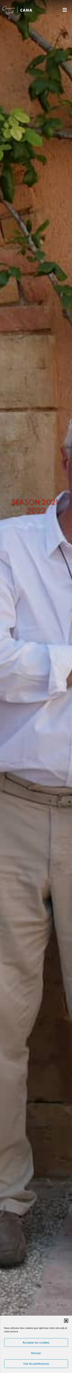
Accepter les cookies (36, 1342)
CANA (26, 10)
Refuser (36, 1353)
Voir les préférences (36, 1363)
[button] (66, 1321)
